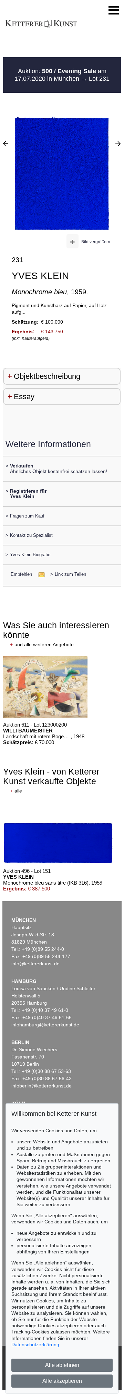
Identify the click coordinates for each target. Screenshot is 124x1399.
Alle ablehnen (62, 1365)
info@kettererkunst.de (35, 963)
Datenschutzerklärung (35, 1344)
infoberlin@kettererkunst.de (41, 1085)
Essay (24, 396)
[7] (118, 143)
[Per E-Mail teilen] (39, 574)
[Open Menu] (113, 10)
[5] (5, 143)
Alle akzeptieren (62, 1381)
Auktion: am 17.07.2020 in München (60, 75)
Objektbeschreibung (47, 376)
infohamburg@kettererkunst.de (45, 1024)
